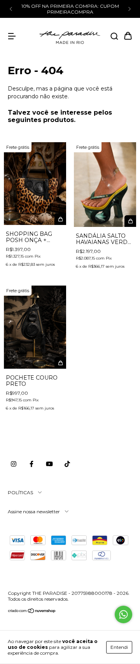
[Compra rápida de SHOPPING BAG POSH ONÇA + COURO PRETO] (60, 219)
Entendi (119, 647)
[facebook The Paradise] (31, 464)
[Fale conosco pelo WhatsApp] (123, 614)
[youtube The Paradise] (49, 464)
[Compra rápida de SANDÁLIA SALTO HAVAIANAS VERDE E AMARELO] (130, 221)
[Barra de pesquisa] (114, 36)
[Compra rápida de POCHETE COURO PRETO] (60, 363)
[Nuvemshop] (32, 612)
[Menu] (12, 36)
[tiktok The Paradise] (67, 464)
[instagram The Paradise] (13, 464)
